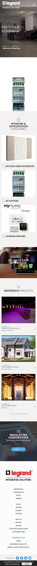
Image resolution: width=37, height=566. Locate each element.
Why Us (18, 519)
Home (5, 46)
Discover (17, 268)
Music (18, 504)
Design (18, 525)
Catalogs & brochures (18, 529)
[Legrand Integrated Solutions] (12, 5)
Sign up (16, 449)
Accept (27, 564)
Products (15, 46)
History (18, 522)
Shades (18, 507)
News (18, 541)
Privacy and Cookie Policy (18, 547)
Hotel (18, 495)
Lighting (18, 513)
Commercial (18, 492)
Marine (18, 498)
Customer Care (18, 532)
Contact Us (18, 537)
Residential (18, 489)
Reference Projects (18, 544)
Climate (18, 510)
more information (14, 564)
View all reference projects (18, 413)
